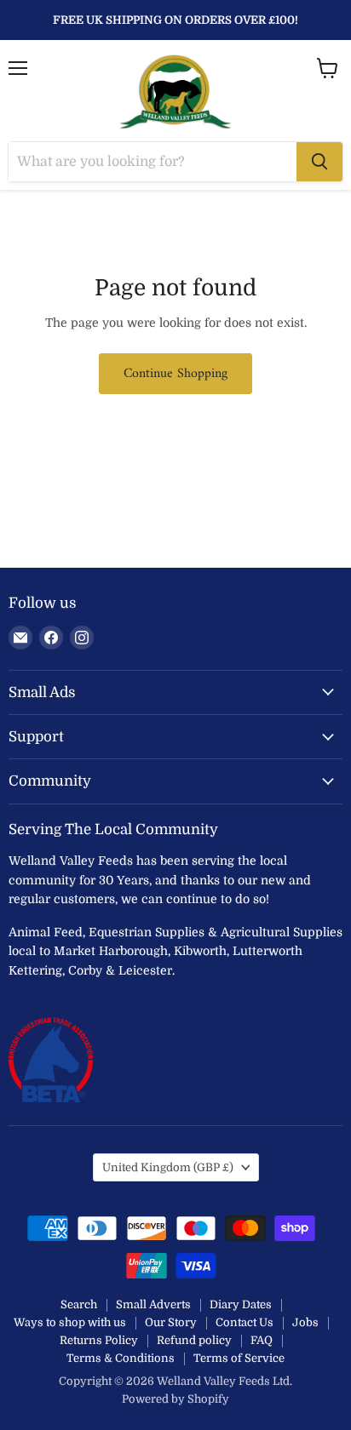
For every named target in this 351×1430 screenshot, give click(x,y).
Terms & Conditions (120, 1358)
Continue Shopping (175, 374)
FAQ (261, 1340)
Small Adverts (153, 1304)
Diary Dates (241, 1304)
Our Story (171, 1322)
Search (78, 1304)
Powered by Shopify (175, 1399)
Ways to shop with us (70, 1322)
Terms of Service (239, 1358)
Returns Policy (99, 1340)
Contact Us (244, 1322)
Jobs (305, 1322)
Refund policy (194, 1340)
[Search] (319, 161)
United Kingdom (167, 1167)
